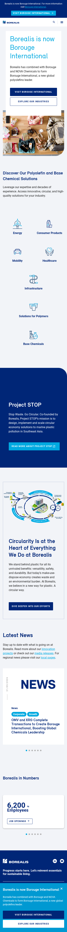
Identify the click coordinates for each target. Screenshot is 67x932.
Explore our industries (33, 924)
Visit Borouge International (33, 915)
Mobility (17, 260)
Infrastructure (34, 288)
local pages (48, 657)
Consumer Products (49, 233)
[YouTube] (62, 861)
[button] (26, 750)
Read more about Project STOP (32, 446)
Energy (17, 233)
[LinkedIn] (55, 861)
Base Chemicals (33, 344)
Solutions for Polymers (33, 316)
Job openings (17, 821)
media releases (43, 653)
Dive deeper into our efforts (31, 606)
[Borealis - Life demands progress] (11, 22)
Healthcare (50, 260)
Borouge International (35, 7)
